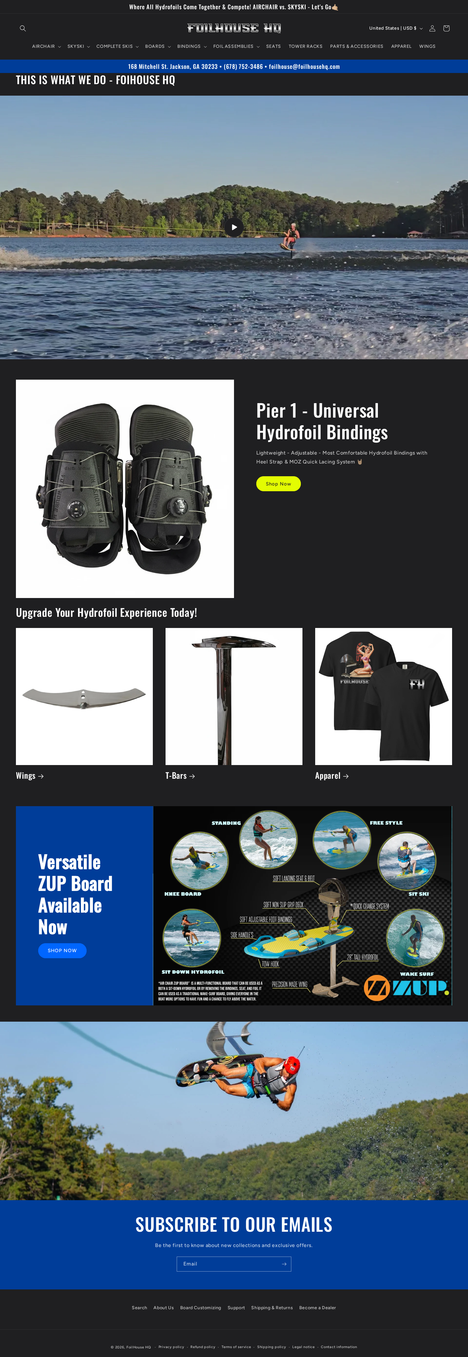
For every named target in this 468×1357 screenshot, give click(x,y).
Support (236, 1307)
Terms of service (236, 1347)
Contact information (339, 1347)
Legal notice (303, 1347)
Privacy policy (171, 1347)
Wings (26, 775)
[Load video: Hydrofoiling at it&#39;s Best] (234, 227)
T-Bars (176, 775)
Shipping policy (271, 1347)
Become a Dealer (317, 1307)
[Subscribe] (284, 1264)
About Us (163, 1307)
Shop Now (278, 484)
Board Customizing (200, 1307)
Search (139, 1307)
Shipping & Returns (272, 1307)
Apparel (328, 775)
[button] (23, 28)
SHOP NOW (62, 950)
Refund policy (202, 1347)
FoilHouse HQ (138, 1347)
